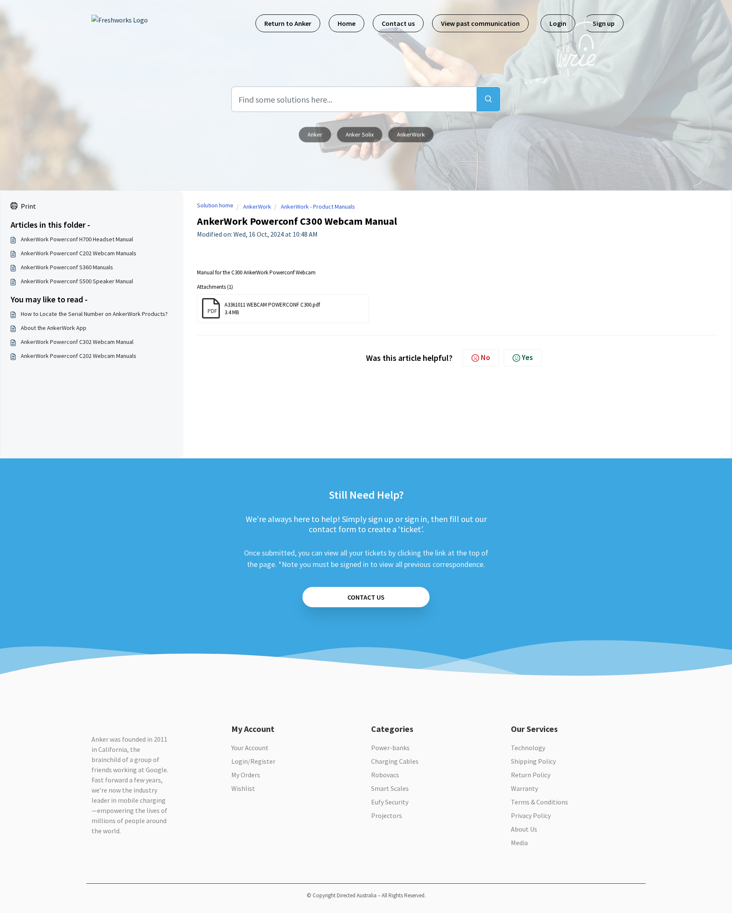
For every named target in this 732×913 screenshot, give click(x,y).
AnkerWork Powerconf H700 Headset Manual (77, 239)
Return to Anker (287, 23)
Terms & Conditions (539, 802)
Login (557, 23)
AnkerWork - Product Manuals (318, 206)
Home (346, 23)
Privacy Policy (531, 815)
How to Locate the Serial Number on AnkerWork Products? (94, 314)
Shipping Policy (533, 761)
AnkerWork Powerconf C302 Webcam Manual (77, 342)
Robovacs (385, 775)
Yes (527, 357)
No (485, 357)
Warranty (524, 788)
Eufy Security (389, 802)
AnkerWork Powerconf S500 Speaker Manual (77, 281)
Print (28, 206)
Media (519, 842)
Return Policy (530, 775)
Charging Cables (395, 761)
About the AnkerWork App (53, 328)
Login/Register (253, 761)
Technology (528, 747)
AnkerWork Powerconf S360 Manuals (67, 267)
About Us (524, 829)
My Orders (245, 775)
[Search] (488, 99)
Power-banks (390, 747)
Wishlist (243, 788)
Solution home (215, 205)
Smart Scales (390, 788)
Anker (315, 134)
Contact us (398, 23)
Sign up (604, 23)
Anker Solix (360, 134)
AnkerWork (411, 134)
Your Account (250, 747)
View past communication (480, 23)
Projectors (386, 815)
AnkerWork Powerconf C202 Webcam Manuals (78, 253)
